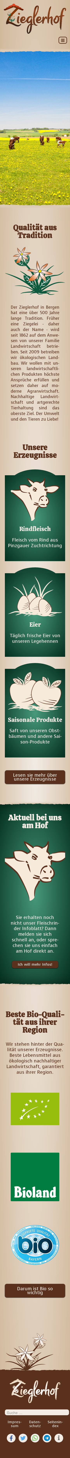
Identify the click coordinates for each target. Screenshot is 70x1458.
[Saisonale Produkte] (35, 707)
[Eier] (35, 609)
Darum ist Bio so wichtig (35, 1291)
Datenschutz (35, 1424)
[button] (11, 1438)
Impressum (15, 1424)
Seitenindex (55, 1424)
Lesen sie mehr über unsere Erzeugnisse (35, 777)
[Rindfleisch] (35, 512)
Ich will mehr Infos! (35, 964)
